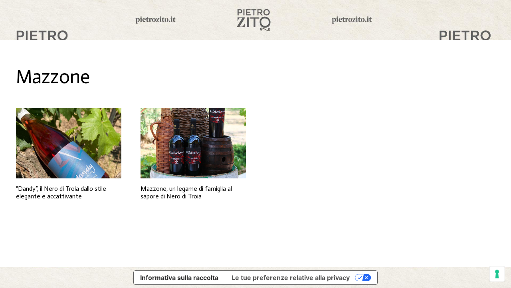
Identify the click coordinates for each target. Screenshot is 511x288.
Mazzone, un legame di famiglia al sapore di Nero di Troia (186, 192)
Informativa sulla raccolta (179, 278)
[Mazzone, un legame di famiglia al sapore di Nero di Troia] (193, 143)
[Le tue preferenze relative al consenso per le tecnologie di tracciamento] (497, 274)
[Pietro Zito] (255, 20)
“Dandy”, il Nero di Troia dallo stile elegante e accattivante (61, 192)
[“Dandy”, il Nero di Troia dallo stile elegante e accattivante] (68, 143)
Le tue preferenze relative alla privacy (291, 278)
